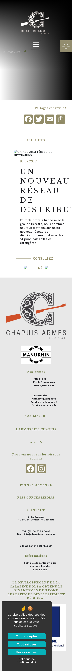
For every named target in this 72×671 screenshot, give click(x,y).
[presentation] (18, 267)
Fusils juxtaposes (44, 385)
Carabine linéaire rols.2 (44, 402)
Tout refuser (26, 644)
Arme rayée (40, 395)
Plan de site (40, 569)
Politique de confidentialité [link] (26, 660)
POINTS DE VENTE (36, 485)
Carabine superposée (44, 405)
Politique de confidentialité (40, 563)
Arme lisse (40, 379)
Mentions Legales (40, 566)
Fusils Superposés (44, 382)
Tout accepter (26, 636)
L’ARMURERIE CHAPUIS (36, 429)
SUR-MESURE (36, 416)
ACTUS (36, 442)
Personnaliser (26, 652)
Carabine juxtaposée (44, 398)
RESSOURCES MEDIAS (36, 497)
